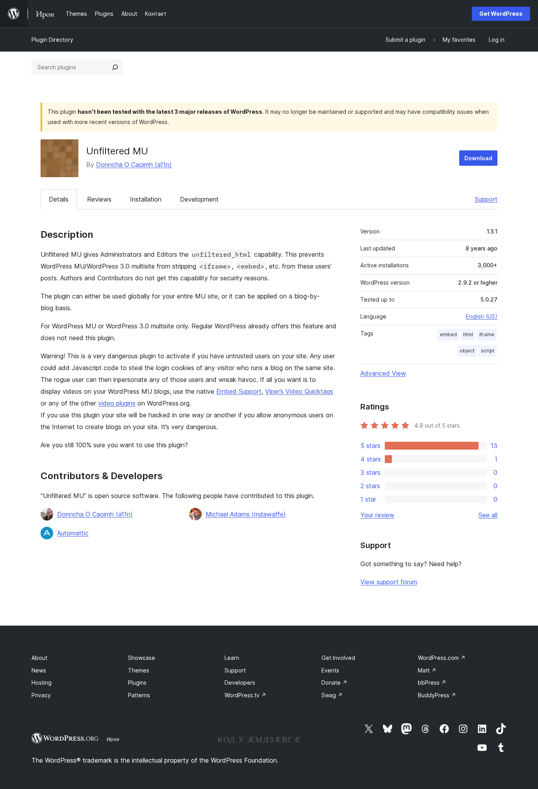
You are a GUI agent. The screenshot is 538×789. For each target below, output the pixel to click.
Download (478, 158)
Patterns (139, 695)
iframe (486, 334)
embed (448, 334)
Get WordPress (501, 13)
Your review (377, 515)
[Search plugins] (115, 67)
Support (486, 199)
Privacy (41, 695)
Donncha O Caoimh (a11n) (134, 165)
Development (199, 199)
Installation (145, 199)
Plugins (137, 682)
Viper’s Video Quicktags (299, 391)
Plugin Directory (52, 39)
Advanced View (383, 373)
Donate (334, 682)
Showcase (141, 657)
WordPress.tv (245, 695)
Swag (332, 695)
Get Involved (338, 657)
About (39, 657)
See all (488, 515)
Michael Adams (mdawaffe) (246, 514)
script (487, 351)
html (468, 334)
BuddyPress (437, 695)
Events (330, 670)
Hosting (42, 682)
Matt (427, 670)
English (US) (481, 316)
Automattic (73, 533)
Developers (239, 682)
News (39, 670)
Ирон (113, 739)
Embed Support (239, 391)
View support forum (388, 582)
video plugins (116, 403)
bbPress (432, 682)
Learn (231, 657)
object (467, 351)
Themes (138, 670)
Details (59, 199)
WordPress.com (442, 657)
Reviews (99, 199)
